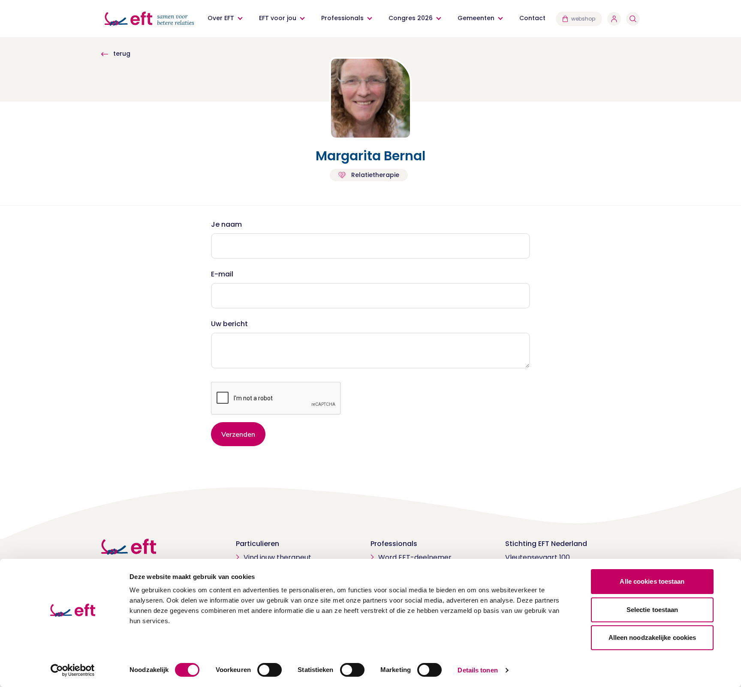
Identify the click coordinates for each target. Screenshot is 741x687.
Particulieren (257, 544)
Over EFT (221, 18)
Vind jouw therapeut (277, 557)
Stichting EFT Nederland (546, 544)
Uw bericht (229, 324)
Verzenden (238, 434)
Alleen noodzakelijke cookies (652, 637)
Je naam (226, 224)
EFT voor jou (277, 18)
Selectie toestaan (652, 609)
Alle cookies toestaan (652, 581)
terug (120, 53)
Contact (532, 18)
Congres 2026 (411, 18)
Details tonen (477, 670)
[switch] (269, 670)
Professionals (342, 18)
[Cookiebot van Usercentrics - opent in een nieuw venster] (72, 670)
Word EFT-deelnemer (415, 557)
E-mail (222, 274)
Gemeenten (476, 18)
